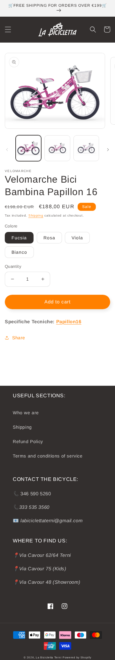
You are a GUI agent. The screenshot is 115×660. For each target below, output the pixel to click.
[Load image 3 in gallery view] (86, 148)
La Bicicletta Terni (48, 657)
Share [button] (18, 337)
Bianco (19, 252)
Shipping (35, 215)
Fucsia (19, 237)
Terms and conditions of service (48, 455)
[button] (8, 29)
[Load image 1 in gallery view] (28, 148)
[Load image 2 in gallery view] (57, 148)
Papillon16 (68, 321)
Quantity (13, 266)
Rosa (49, 237)
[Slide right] (108, 150)
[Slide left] (7, 150)
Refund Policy (28, 441)
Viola (77, 237)
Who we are (26, 412)
